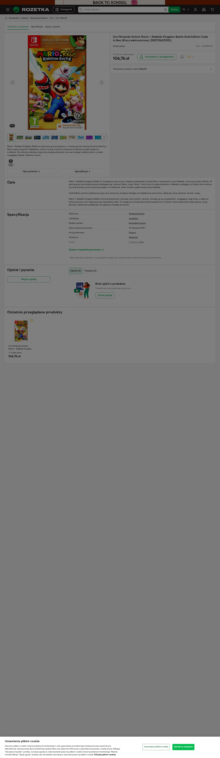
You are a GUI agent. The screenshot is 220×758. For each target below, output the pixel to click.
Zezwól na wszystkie (183, 747)
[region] (110, 747)
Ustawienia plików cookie (156, 747)
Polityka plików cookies (105, 755)
